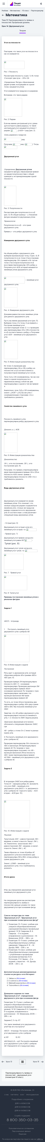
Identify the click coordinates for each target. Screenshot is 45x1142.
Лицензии (22, 1134)
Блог (22, 1095)
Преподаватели (32, 1095)
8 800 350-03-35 (22, 1120)
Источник (21, 978)
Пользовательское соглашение (21, 1128)
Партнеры (14, 1095)
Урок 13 (9, 1062)
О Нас (6, 1095)
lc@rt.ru (40, 1139)
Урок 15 (36, 1062)
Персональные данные (21, 1131)
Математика (16, 15)
